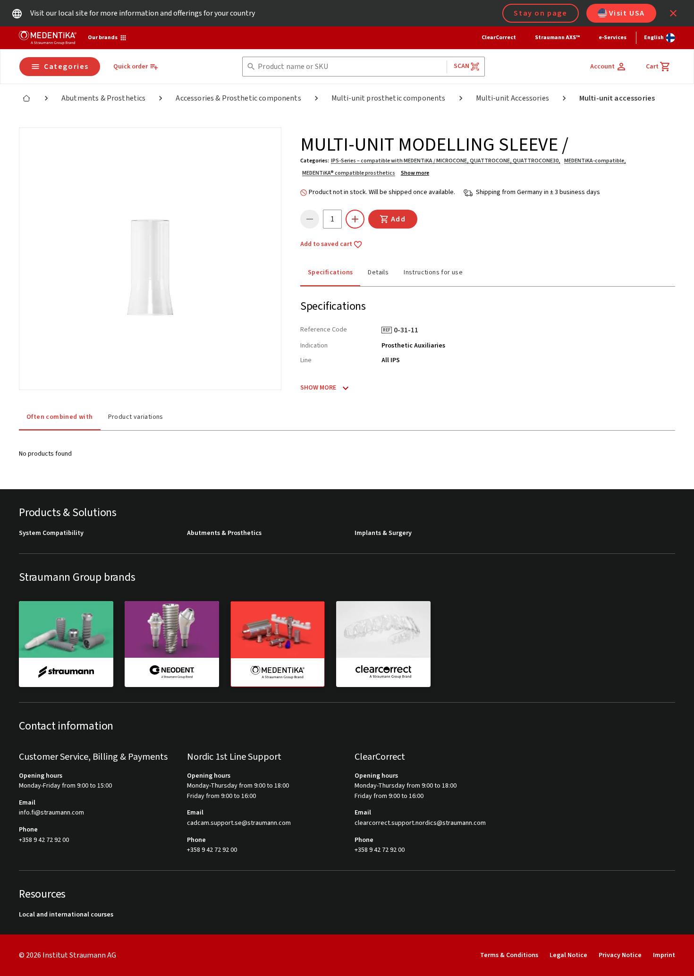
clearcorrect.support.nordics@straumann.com (420, 823)
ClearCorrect (499, 38)
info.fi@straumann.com (51, 812)
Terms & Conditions (509, 955)
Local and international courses (66, 914)
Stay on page (540, 13)
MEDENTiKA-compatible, (595, 161)
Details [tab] (378, 272)
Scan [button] (462, 66)
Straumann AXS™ (557, 38)
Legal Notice (568, 955)
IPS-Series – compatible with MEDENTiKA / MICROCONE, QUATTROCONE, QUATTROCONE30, (445, 161)
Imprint (664, 955)
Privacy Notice (620, 955)
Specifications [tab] (330, 272)
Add (398, 219)
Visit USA (627, 13)
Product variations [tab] (135, 417)
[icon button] (673, 13)
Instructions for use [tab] (433, 272)
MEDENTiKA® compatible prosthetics (348, 173)
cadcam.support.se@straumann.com (239, 823)
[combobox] (350, 66)
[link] (26, 98)
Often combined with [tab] (59, 417)
